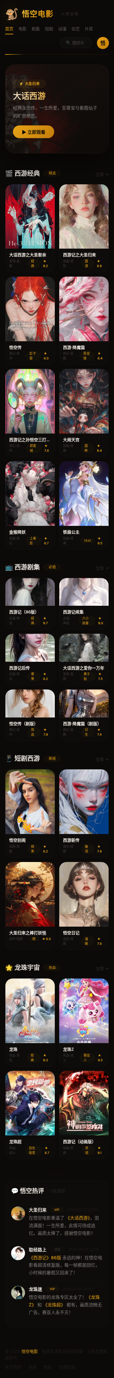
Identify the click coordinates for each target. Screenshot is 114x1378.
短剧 (49, 28)
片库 (89, 28)
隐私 (48, 1366)
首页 (9, 28)
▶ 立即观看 (33, 132)
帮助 (32, 1366)
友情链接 (67, 1366)
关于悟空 (13, 1366)
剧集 (36, 28)
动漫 (62, 28)
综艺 (76, 28)
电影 (22, 28)
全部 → (102, 174)
